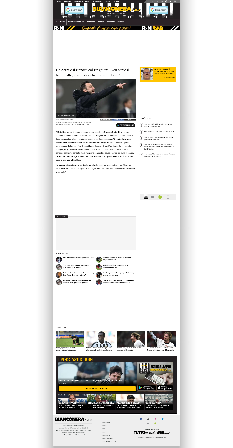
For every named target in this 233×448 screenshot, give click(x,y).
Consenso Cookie (109, 442)
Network (67, 1)
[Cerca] (176, 22)
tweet (129, 119)
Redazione (106, 422)
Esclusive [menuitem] (111, 22)
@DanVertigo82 (82, 124)
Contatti (105, 432)
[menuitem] (56, 22)
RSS (103, 429)
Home (59, 1)
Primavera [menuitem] (91, 22)
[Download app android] (175, 1)
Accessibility (107, 435)
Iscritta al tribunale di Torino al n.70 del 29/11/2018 (73, 428)
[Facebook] (153, 1)
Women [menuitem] (101, 22)
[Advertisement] (158, 296)
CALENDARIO (96, 1)
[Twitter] (157, 1)
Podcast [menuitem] (120, 22)
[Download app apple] (170, 1)
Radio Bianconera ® (78, 425)
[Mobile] (168, 197)
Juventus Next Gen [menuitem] (76, 22)
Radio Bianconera (81, 1)
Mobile (104, 425)
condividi (117, 119)
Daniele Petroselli (64, 124)
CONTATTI (107, 1)
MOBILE (116, 1)
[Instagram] (162, 1)
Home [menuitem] (62, 22)
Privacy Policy (107, 439)
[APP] (146, 197)
